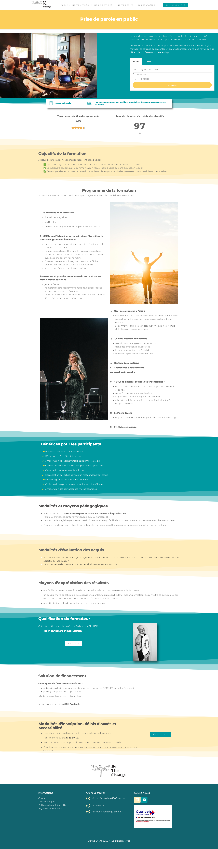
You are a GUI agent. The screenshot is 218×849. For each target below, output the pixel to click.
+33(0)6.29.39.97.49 (175, 5)
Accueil (65, 5)
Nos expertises (103, 5)
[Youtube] (144, 800)
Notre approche (82, 5)
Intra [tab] (148, 61)
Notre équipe (125, 5)
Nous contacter (145, 5)
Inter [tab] (136, 61)
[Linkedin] (137, 800)
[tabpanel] (172, 78)
